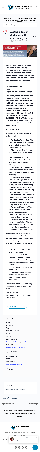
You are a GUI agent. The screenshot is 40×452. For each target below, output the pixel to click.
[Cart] (36, 7)
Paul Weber (21, 347)
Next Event (32, 403)
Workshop (24, 342)
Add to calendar (17, 307)
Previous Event (9, 403)
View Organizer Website (14, 364)
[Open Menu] (3, 7)
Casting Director (11, 347)
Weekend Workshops (13, 342)
